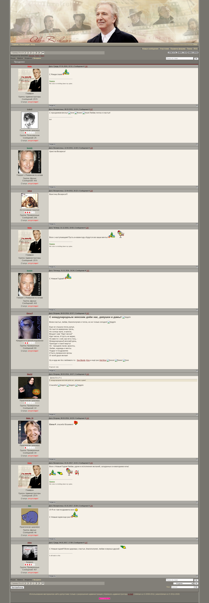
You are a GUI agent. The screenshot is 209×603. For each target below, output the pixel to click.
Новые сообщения (150, 49)
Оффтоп (20, 58)
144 (87, 418)
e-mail (130, 594)
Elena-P (30, 313)
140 (87, 228)
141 (87, 270)
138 (91, 148)
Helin (30, 66)
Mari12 (29, 374)
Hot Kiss (102, 360)
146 (91, 506)
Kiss (88, 360)
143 (87, 374)
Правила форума (177, 49)
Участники (164, 49)
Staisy (42, 55)
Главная (15, 44)
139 (91, 191)
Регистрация (25, 44)
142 (87, 313)
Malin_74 (29, 418)
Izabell (29, 109)
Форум (13, 58)
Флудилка (28, 58)
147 (86, 543)
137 (91, 109)
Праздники (37, 58)
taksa (30, 191)
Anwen (37, 55)
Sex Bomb (81, 360)
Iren (29, 506)
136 (86, 66)
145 (91, 463)
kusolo (29, 148)
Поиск (189, 49)
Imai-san (31, 55)
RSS (195, 44)
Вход (33, 44)
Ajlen (30, 543)
